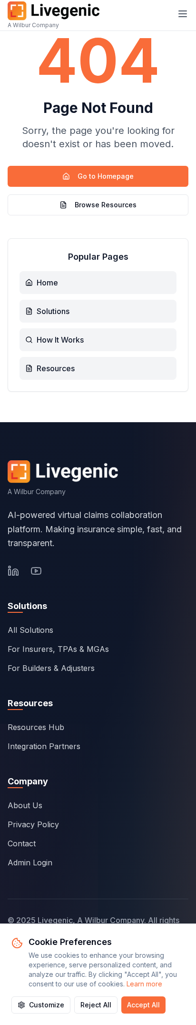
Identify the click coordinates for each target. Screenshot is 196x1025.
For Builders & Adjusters (51, 668)
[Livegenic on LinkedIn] (13, 571)
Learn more (144, 984)
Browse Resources (106, 205)
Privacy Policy (33, 824)
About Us (25, 805)
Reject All (95, 1005)
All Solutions (30, 630)
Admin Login (30, 862)
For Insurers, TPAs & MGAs (58, 649)
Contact (22, 843)
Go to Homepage (106, 176)
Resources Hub (36, 727)
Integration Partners (44, 746)
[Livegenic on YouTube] (36, 571)
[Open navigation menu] (182, 14)
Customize (46, 1005)
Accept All (143, 1005)
